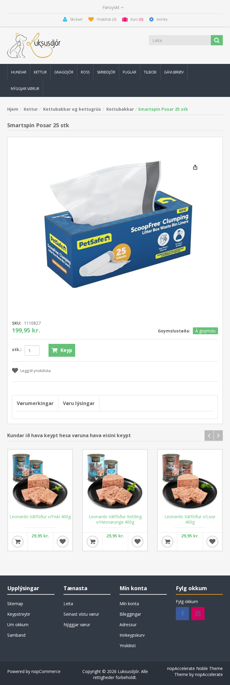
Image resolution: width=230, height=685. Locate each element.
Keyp (66, 350)
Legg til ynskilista (35, 370)
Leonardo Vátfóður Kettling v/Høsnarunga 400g (115, 519)
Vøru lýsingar (79, 403)
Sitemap (15, 603)
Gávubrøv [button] (174, 72)
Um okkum (17, 624)
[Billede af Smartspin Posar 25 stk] (115, 224)
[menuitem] (18, 72)
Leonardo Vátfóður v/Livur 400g (190, 519)
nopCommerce (45, 671)
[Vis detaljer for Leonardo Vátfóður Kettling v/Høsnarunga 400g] (115, 482)
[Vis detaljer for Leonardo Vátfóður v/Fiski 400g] (40, 482)
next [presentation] (218, 435)
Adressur (128, 624)
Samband (16, 635)
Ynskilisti (127, 645)
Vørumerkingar (35, 403)
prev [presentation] (209, 435)
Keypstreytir (18, 614)
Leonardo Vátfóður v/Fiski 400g (40, 516)
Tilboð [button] (150, 72)
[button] (18, 72)
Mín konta (129, 603)
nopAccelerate (209, 674)
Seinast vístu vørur (81, 614)
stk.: (17, 349)
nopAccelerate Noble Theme (195, 668)
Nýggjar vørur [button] (25, 88)
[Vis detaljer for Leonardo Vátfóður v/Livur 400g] (190, 482)
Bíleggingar (130, 614)
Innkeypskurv (132, 635)
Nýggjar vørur (76, 624)
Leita (68, 603)
